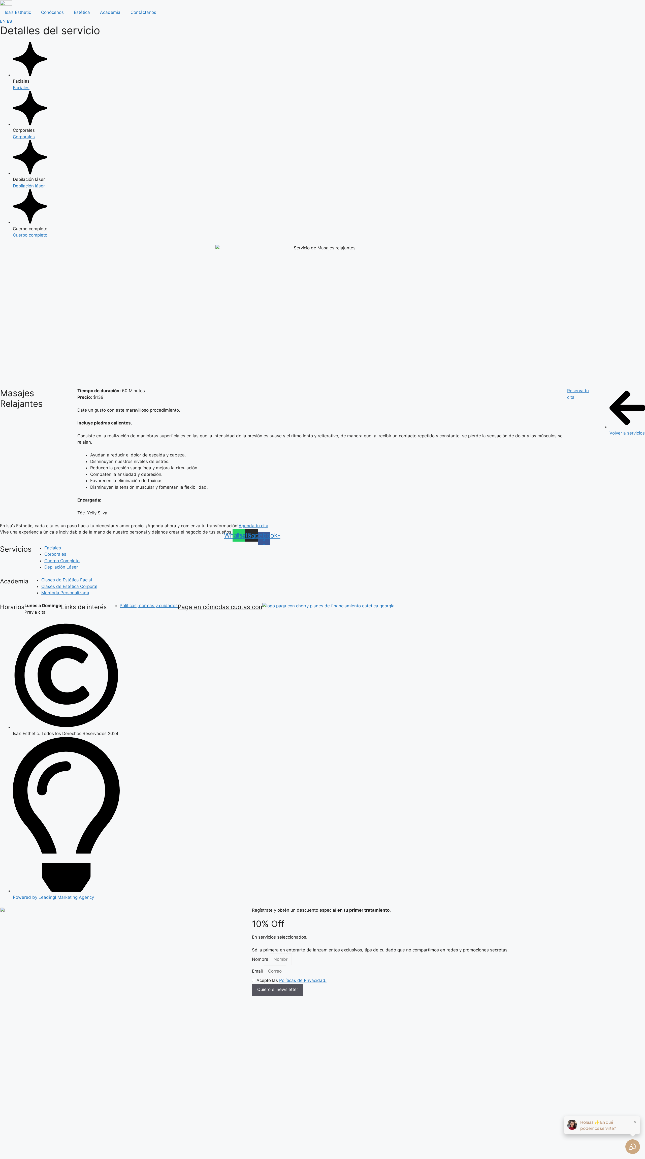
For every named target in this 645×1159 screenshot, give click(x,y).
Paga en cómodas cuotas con (220, 607)
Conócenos (52, 12)
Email (258, 971)
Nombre (261, 959)
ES (9, 21)
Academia (110, 12)
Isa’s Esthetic (18, 12)
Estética (82, 12)
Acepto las (291, 980)
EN (3, 21)
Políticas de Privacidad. (303, 980)
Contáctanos (143, 12)
